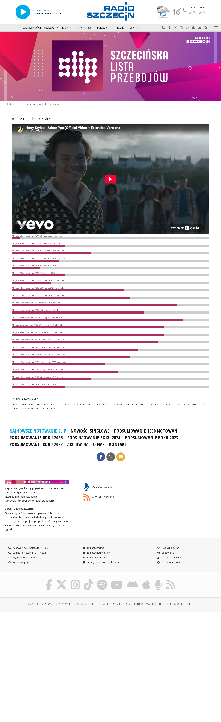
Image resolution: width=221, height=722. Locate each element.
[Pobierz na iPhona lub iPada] (146, 580)
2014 (156, 404)
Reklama (120, 28)
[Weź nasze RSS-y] (170, 580)
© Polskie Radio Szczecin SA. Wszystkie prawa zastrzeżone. (61, 604)
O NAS (99, 444)
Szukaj (206, 28)
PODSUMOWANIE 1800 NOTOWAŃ (145, 431)
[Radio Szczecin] (110, 11)
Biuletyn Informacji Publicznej (103, 562)
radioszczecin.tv (96, 557)
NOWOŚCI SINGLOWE (90, 431)
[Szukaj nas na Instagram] (75, 580)
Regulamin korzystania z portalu (114, 604)
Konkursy (84, 28)
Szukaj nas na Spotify (194, 28)
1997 (30, 404)
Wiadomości (32, 28)
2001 (60, 404)
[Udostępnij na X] (110, 456)
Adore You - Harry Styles (31, 118)
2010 (127, 404)
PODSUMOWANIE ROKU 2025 (36, 437)
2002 (67, 404)
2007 (104, 404)
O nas (134, 28)
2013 (149, 404)
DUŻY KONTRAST (171, 562)
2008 (112, 404)
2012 (142, 404)
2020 (201, 404)
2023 (30, 408)
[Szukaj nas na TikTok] (88, 580)
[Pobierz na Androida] (132, 580)
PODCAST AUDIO (102, 486)
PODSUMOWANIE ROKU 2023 (151, 437)
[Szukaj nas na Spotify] (102, 580)
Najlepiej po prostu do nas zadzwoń (163, 28)
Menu (216, 28)
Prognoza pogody (22, 562)
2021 (15, 408)
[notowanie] (37, 482)
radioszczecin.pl (96, 548)
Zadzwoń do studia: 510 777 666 (30, 548)
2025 (45, 408)
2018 (186, 404)
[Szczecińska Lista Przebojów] (110, 66)
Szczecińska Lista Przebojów (44, 104)
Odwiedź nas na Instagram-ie (182, 28)
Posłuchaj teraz (170, 548)
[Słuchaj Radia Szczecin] (22, 12)
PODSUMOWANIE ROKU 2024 (94, 437)
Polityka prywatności (146, 604)
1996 (23, 404)
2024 (38, 408)
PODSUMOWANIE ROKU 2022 (36, 444)
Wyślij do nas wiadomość (200, 28)
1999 (45, 404)
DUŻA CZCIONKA (171, 557)
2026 (52, 408)
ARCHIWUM (77, 444)
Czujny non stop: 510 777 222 (29, 552)
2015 (164, 404)
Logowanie (167, 552)
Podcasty (51, 28)
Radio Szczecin (17, 104)
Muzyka (67, 28)
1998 (38, 404)
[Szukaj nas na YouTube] (117, 580)
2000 (52, 404)
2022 (23, 408)
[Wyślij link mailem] (120, 456)
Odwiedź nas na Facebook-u (169, 28)
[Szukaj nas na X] (61, 580)
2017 (179, 404)
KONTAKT (118, 444)
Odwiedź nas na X (175, 28)
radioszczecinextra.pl (98, 552)
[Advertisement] (57, 641)
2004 (82, 404)
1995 (15, 404)
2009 (119, 404)
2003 (75, 404)
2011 (134, 404)
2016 (171, 404)
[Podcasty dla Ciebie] (158, 580)
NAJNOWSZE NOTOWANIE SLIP (37, 431)
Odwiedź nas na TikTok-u (188, 28)
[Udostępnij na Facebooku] (101, 456)
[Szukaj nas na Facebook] (49, 580)
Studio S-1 (102, 28)
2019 (193, 404)
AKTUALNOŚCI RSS (103, 497)
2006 (97, 404)
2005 (90, 404)
